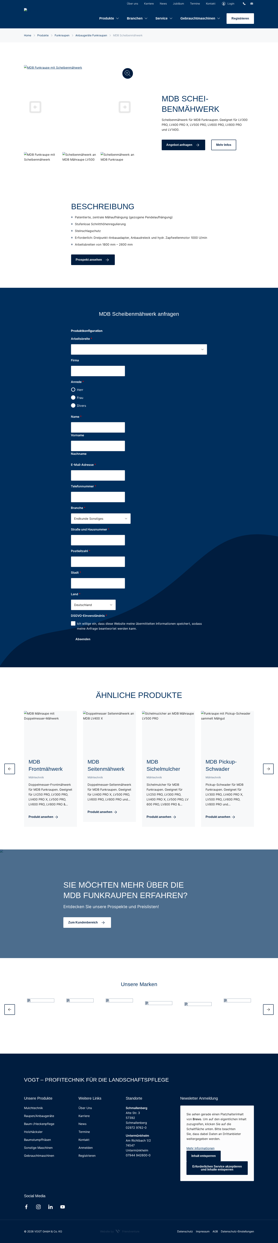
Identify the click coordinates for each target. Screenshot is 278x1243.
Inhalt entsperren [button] (203, 1155)
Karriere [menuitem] (149, 3)
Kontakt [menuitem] (210, 3)
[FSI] (237, 1005)
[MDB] (119, 1005)
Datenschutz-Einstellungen (237, 1231)
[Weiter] (268, 1009)
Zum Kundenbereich (83, 922)
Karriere (84, 1116)
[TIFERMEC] (198, 1005)
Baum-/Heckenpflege (39, 1124)
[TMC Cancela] (40, 1005)
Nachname (78, 454)
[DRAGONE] (80, 1005)
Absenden (82, 639)
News (82, 1124)
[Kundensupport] (244, 3)
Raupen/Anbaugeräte (39, 1116)
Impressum (203, 1231)
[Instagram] (38, 1207)
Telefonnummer (83, 486)
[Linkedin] (50, 1207)
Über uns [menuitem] (132, 3)
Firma (75, 360)
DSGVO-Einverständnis (89, 616)
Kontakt (83, 1140)
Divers (81, 406)
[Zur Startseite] (47, 13)
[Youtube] (62, 1207)
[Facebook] (26, 1207)
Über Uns (85, 1108)
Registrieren (240, 18)
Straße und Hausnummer (90, 529)
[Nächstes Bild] (124, 107)
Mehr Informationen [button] (200, 1148)
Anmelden (85, 1148)
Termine (84, 1132)
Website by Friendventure (119, 1231)
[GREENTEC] (158, 1005)
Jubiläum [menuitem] (178, 3)
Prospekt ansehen (89, 259)
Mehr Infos (223, 144)
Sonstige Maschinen (38, 1148)
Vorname (77, 435)
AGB (215, 1231)
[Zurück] (9, 1009)
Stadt (76, 572)
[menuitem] (109, 15)
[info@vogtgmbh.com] (251, 3)
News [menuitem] (163, 3)
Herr (80, 390)
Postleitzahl (80, 551)
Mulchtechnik (33, 1108)
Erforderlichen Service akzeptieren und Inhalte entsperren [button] (217, 1168)
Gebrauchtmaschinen (39, 1155)
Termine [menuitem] (195, 3)
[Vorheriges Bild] (35, 107)
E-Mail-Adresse (83, 465)
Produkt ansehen (41, 816)
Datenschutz (185, 1231)
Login (231, 3)
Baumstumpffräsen (37, 1140)
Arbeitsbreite (81, 339)
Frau (80, 398)
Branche (78, 508)
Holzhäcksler (33, 1132)
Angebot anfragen (179, 144)
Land (76, 594)
